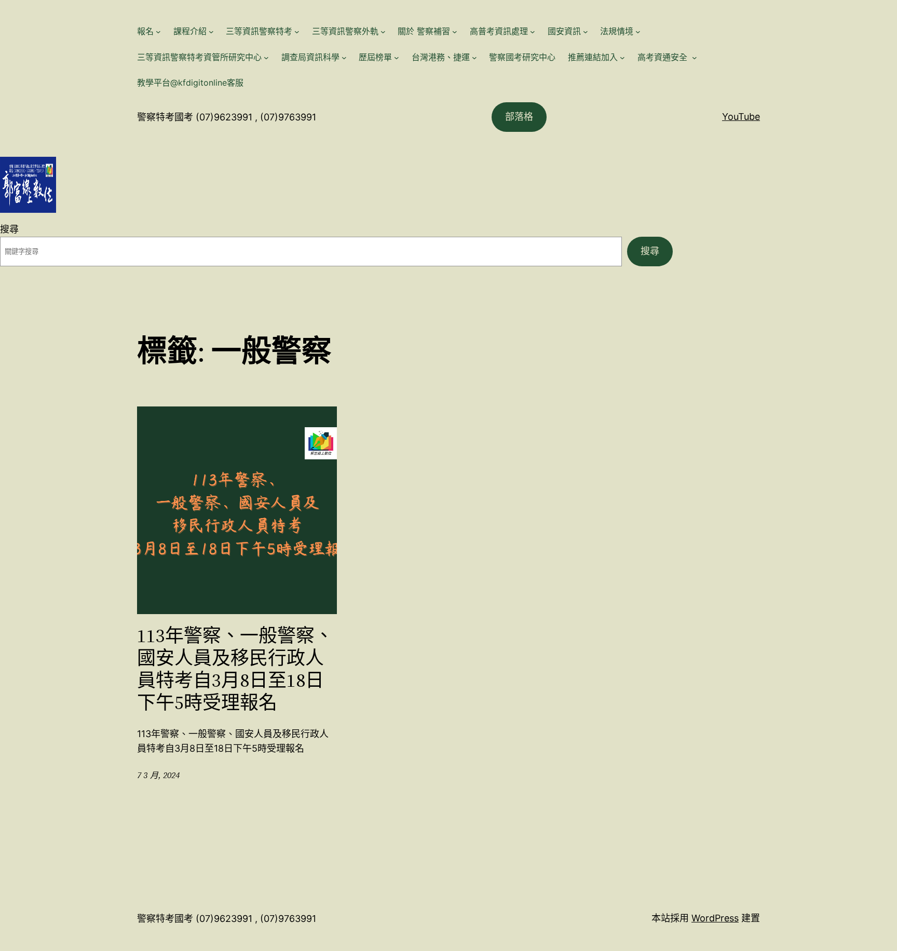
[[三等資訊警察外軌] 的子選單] (383, 31)
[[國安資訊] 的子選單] (585, 31)
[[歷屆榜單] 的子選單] (396, 57)
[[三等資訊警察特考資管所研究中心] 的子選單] (266, 57)
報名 (145, 31)
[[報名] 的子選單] (158, 31)
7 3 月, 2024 (158, 775)
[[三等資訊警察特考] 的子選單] (297, 31)
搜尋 (9, 229)
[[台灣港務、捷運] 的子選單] (474, 57)
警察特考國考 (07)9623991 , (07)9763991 (226, 117)
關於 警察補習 (424, 31)
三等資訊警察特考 (259, 31)
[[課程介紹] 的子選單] (211, 31)
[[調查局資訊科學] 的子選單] (344, 57)
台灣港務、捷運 (441, 57)
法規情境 (616, 31)
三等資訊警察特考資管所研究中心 (199, 57)
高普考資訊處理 (499, 31)
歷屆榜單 (375, 57)
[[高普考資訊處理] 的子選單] (532, 31)
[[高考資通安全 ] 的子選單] (694, 57)
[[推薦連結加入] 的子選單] (622, 57)
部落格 (519, 116)
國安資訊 (564, 31)
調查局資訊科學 (310, 57)
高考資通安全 (663, 57)
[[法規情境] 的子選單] (638, 31)
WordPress (715, 918)
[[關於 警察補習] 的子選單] (454, 31)
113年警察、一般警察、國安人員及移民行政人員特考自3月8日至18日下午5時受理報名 (235, 669)
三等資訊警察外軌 (345, 31)
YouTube (741, 116)
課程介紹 (190, 31)
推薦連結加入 (593, 57)
